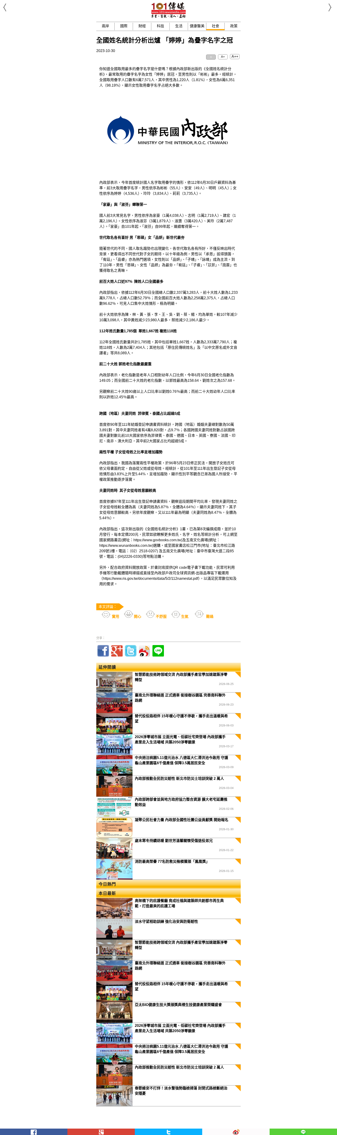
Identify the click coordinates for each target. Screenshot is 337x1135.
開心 (137, 616)
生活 (178, 26)
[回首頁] (168, 17)
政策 (234, 26)
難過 (209, 616)
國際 (123, 26)
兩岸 (105, 26)
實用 (115, 616)
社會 (215, 26)
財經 (142, 26)
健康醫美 (197, 26)
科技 (160, 26)
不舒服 (161, 616)
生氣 (184, 616)
